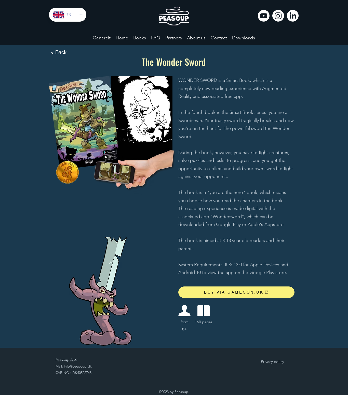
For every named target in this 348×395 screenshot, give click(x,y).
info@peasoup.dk (78, 366)
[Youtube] (264, 16)
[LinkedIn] (293, 16)
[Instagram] (278, 16)
